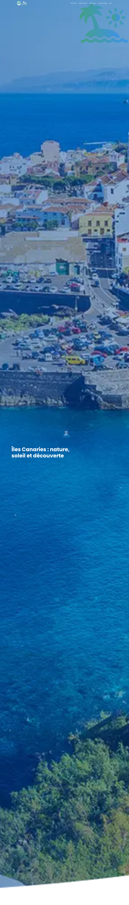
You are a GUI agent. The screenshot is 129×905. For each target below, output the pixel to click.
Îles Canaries (74, 3)
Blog (110, 3)
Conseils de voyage (102, 3)
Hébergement (92, 3)
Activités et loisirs (83, 3)
